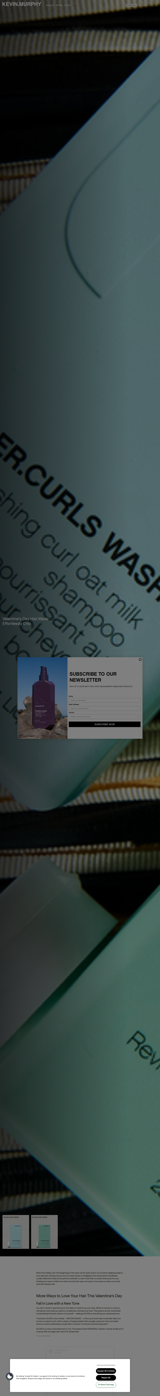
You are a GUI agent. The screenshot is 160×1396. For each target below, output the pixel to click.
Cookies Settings (106, 1384)
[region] (70, 1375)
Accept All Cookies (106, 1371)
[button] (10, 1376)
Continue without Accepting (106, 1365)
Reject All (106, 1378)
